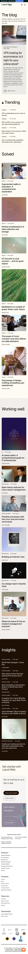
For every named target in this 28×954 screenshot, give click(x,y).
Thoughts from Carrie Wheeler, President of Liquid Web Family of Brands (14, 700)
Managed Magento (5, 864)
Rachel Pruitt (5, 312)
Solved (3, 181)
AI (2, 452)
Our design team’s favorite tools (14, 585)
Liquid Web (5, 195)
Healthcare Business (7, 741)
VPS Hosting (13, 47)
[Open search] (21, 4)
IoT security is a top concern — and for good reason (12, 261)
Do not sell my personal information (14, 951)
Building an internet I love (13, 556)
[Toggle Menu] (24, 4)
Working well (5, 484)
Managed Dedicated (5, 855)
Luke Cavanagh (6, 525)
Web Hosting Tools (5, 903)
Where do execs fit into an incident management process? (13, 624)
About (2, 881)
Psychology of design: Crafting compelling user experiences (13, 383)
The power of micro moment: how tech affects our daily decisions (14, 339)
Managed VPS (4, 859)
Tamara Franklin (6, 267)
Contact (3, 879)
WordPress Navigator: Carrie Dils (13, 663)
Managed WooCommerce (7, 866)
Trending (4, 110)
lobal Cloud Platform (6, 890)
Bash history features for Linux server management (14, 488)
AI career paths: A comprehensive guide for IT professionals (13, 458)
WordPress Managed (5, 861)
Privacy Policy (4, 885)
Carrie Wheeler (6, 705)
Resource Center (5, 901)
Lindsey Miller (5, 667)
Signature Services (5, 868)
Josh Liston (5, 560)
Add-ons (3, 870)
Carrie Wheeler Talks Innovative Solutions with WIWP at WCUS (14, 712)
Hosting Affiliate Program (6, 914)
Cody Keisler (5, 589)
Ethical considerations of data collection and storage (13, 229)
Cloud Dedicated (5, 857)
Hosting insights (6, 513)
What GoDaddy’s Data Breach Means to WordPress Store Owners (13, 687)
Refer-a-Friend (4, 916)
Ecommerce (6, 47)
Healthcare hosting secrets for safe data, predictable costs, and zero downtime (13, 746)
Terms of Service (5, 883)
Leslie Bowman (6, 463)
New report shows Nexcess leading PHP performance (12, 675)
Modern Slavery (18, 949)
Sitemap (3, 905)
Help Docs (3, 898)
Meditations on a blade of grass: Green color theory (13, 308)
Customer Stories (5, 887)
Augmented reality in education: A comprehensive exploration (11, 188)
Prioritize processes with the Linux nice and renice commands (13, 519)
